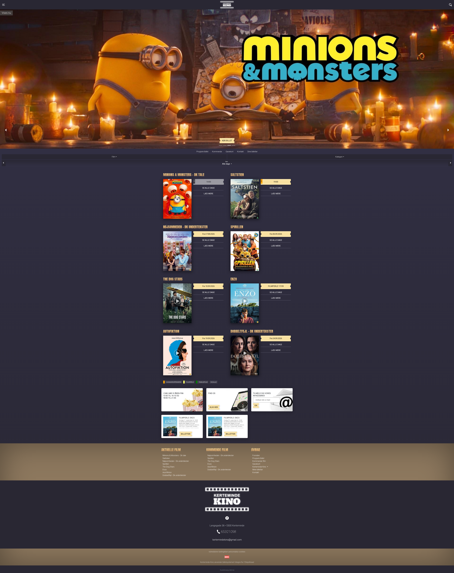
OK (256, 405)
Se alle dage (208, 188)
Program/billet (202, 151)
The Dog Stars (168, 467)
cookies (241, 552)
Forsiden (256, 455)
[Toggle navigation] (450, 4)
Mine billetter (257, 469)
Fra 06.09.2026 (276, 234)
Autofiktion (167, 472)
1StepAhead (249, 562)
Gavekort (229, 151)
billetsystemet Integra (231, 562)
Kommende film (259, 461)
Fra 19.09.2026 (208, 338)
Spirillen (166, 464)
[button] (6, 130)
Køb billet (227, 140)
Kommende (217, 151)
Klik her (214, 407)
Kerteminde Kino (227, 3)
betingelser (223, 552)
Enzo (165, 469)
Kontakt (240, 151)
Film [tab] (113, 157)
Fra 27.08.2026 (208, 234)
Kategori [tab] (339, 157)
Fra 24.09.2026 (276, 338)
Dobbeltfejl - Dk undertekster (174, 475)
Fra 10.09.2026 (208, 286)
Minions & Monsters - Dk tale (174, 455)
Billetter (185, 434)
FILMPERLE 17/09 (276, 286)
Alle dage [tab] (226, 163)
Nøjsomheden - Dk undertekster (176, 461)
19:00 (269, 181)
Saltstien (166, 458)
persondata (233, 552)
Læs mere (208, 193)
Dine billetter (252, 151)
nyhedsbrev (213, 552)
